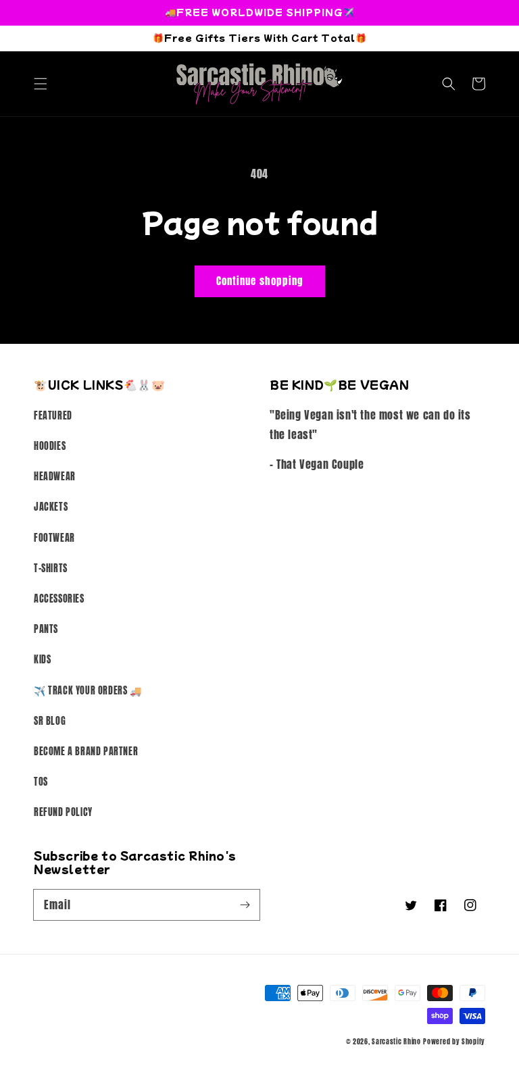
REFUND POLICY (63, 812)
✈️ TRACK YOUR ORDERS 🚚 (88, 691)
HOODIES (50, 446)
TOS (41, 782)
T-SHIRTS (51, 568)
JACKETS (51, 507)
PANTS (46, 629)
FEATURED (53, 416)
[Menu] (40, 84)
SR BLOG (50, 721)
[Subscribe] (245, 904)
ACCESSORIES (59, 599)
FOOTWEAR (54, 538)
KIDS (42, 660)
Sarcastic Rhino (396, 1041)
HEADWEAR (55, 476)
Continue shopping (259, 280)
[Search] (449, 84)
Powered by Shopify (454, 1041)
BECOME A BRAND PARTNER (86, 751)
